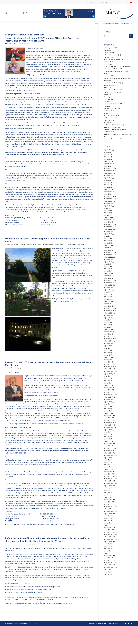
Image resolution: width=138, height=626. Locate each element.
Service (106, 113)
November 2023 (109, 227)
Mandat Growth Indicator (112, 90)
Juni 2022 (107, 266)
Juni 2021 (107, 294)
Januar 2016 (107, 446)
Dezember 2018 (109, 364)
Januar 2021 (107, 306)
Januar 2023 (107, 250)
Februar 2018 (108, 388)
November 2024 (109, 199)
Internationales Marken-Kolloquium (34, 244)
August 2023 (108, 234)
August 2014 (108, 486)
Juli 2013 (106, 516)
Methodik (107, 99)
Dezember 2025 (109, 168)
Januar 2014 (107, 502)
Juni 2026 (107, 154)
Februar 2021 (108, 304)
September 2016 (109, 427)
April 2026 (107, 159)
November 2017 (109, 395)
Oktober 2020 (108, 313)
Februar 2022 (108, 276)
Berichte (21, 244)
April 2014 (107, 495)
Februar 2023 (108, 248)
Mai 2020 (107, 325)
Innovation (107, 76)
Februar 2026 (108, 164)
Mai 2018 (107, 381)
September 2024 (109, 203)
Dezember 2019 (109, 336)
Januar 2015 (107, 474)
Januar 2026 (107, 166)
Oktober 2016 (108, 425)
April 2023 (107, 243)
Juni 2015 (107, 462)
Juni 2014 (107, 490)
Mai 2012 (107, 549)
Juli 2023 (106, 236)
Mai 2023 (107, 241)
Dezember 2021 (109, 280)
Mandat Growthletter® (121, 3)
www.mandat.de (45, 225)
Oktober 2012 (108, 537)
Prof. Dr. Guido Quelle (18, 524)
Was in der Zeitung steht (112, 139)
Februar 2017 (108, 416)
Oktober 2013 (108, 509)
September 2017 (109, 399)
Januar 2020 (107, 334)
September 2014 (109, 483)
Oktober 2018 (108, 369)
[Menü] (11, 13)
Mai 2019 (107, 353)
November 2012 (109, 535)
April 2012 (107, 551)
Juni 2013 (107, 518)
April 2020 (107, 327)
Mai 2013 (107, 520)
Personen (107, 101)
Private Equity (108, 111)
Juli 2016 (106, 432)
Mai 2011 (107, 574)
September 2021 (109, 287)
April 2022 (107, 271)
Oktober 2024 (108, 201)
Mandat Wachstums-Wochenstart (103, 3)
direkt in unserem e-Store (36, 592)
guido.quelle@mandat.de (48, 222)
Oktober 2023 (108, 229)
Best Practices (108, 52)
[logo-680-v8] (114, 13)
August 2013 (108, 513)
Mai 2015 (107, 465)
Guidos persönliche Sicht (112, 69)
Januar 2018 (107, 390)
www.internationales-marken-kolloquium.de (65, 448)
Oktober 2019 (108, 341)
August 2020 (108, 318)
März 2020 (107, 329)
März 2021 (107, 301)
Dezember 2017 (109, 392)
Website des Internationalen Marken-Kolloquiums (35, 589)
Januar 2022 (107, 278)
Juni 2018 (107, 378)
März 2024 (107, 217)
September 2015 (109, 455)
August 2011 (108, 569)
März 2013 (107, 525)
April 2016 (107, 439)
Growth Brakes (108, 64)
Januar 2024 (107, 222)
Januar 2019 (107, 362)
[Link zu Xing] (23, 12)
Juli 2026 (106, 152)
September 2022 (109, 259)
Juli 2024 (106, 208)
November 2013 (109, 507)
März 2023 (107, 245)
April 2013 (107, 523)
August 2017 (108, 402)
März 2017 (107, 413)
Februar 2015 (108, 472)
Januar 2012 (107, 558)
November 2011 (109, 562)
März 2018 (107, 385)
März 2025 (107, 189)
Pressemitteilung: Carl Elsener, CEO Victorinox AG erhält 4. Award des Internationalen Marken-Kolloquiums (42, 39)
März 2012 (107, 553)
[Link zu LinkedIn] (20, 12)
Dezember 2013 (109, 504)
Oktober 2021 (108, 285)
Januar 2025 (107, 194)
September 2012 (109, 539)
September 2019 (109, 343)
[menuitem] (89, 2)
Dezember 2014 (109, 476)
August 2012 (108, 541)
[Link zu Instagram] (29, 12)
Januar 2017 (107, 418)
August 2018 (108, 374)
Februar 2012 (108, 556)
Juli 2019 (106, 348)
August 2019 (108, 346)
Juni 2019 (107, 350)
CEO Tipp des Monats (111, 55)
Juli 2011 (106, 572)
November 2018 (109, 367)
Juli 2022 (106, 264)
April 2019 (107, 355)
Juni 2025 (107, 182)
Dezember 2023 (109, 224)
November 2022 (109, 255)
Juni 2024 (107, 210)
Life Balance (108, 85)
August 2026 (108, 150)
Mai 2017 (107, 409)
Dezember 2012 (109, 532)
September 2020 (109, 315)
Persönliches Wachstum (111, 104)
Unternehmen (108, 120)
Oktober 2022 (108, 257)
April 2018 (107, 383)
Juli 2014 (106, 488)
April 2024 (107, 215)
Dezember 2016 (109, 420)
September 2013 (109, 511)
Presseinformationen (23, 43)
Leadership (107, 80)
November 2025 (109, 171)
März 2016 (107, 441)
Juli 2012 (106, 544)
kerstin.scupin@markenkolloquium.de (47, 587)
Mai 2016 (107, 437)
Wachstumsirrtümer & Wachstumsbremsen (118, 134)
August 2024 (108, 206)
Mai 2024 (107, 213)
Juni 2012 (107, 546)
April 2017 (107, 411)
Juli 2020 (106, 320)
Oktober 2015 (108, 453)
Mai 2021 (107, 297)
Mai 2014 (107, 492)
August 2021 (108, 290)
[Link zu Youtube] (26, 12)
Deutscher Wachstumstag (112, 59)
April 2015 (107, 467)
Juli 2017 (106, 404)
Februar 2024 (108, 220)
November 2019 (109, 339)
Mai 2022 (107, 269)
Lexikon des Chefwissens (112, 83)
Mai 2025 (107, 185)
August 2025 (108, 178)
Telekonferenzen (109, 118)
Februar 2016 (108, 444)
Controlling (107, 57)
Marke (15, 43)
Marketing (107, 97)
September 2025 (109, 175)
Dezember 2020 (109, 308)
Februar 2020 (108, 332)
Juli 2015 (106, 460)
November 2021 (109, 283)
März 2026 (107, 161)
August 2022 (108, 262)
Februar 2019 (108, 360)
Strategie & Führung (110, 115)
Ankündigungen (17, 368)
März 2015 (107, 469)
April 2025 (107, 187)
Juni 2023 (107, 238)
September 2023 (109, 231)
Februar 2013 (108, 528)
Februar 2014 (108, 500)
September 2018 (109, 371)
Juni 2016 (107, 434)
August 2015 (108, 458)
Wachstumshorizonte (110, 127)
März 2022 (107, 273)
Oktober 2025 (108, 173)
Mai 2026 (107, 157)
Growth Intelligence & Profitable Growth (117, 66)
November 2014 (109, 479)
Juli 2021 (106, 292)
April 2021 (107, 299)
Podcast (106, 106)
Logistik (106, 87)
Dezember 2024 (109, 196)
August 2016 (108, 430)
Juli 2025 (106, 180)
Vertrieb (106, 122)
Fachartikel (107, 62)
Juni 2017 (107, 406)
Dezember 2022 (109, 252)
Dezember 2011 (109, 560)
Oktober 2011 (108, 565)
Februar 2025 (108, 192)
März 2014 (107, 497)
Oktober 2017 (108, 397)
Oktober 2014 (108, 481)
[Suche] (6, 13)
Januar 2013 (107, 530)
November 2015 (109, 451)
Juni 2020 (107, 322)
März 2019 (107, 357)
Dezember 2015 (109, 448)
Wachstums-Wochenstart (112, 125)
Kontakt (89, 3)
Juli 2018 (106, 376)
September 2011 (109, 567)
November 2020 (109, 311)
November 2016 (109, 423)
